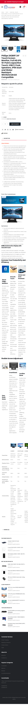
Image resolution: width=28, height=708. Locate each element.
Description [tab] (7, 138)
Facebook (2, 129)
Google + (10, 129)
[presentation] (3, 33)
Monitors (9, 119)
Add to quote (15, 124)
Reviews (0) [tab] (6, 529)
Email (13, 129)
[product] (4, 542)
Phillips (14, 119)
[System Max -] (7, 7)
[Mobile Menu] (2, 7)
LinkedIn (8, 129)
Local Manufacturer (5, 673)
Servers (3, 670)
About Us (3, 655)
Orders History (4, 645)
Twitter (5, 129)
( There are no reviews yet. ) (13, 79)
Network (3, 668)
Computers (4, 665)
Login (2, 647)
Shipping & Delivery (5, 642)
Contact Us (4, 658)
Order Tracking (5, 640)
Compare (5, 133)
